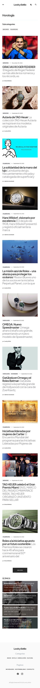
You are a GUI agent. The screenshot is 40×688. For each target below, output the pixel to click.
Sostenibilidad (20, 669)
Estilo (14, 658)
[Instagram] (22, 674)
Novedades (14, 373)
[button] (3, 4)
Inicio (9, 658)
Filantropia (14, 29)
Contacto (30, 669)
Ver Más (20, 570)
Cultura (30, 658)
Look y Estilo (20, 4)
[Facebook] (18, 674)
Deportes (6, 29)
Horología (6, 320)
